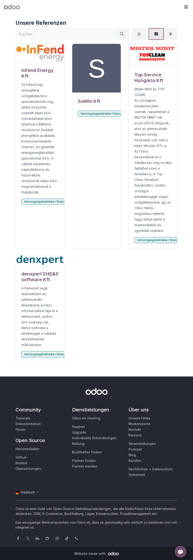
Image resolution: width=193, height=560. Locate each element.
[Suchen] (122, 34)
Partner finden (84, 461)
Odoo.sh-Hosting (86, 418)
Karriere (135, 435)
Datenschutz (162, 469)
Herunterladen (27, 449)
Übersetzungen (28, 469)
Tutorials (23, 418)
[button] (186, 7)
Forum (20, 429)
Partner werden (84, 466)
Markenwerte (139, 424)
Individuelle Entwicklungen (94, 438)
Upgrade (79, 432)
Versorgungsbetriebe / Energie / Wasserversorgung (60, 201)
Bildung (78, 444)
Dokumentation (28, 424)
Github (21, 457)
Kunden (135, 461)
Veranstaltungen (142, 444)
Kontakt (135, 429)
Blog (132, 455)
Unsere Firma (139, 418)
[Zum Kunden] (40, 53)
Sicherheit (137, 475)
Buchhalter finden (87, 452)
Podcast (135, 449)
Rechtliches (138, 469)
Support (78, 427)
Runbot (21, 463)
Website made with (90, 554)
